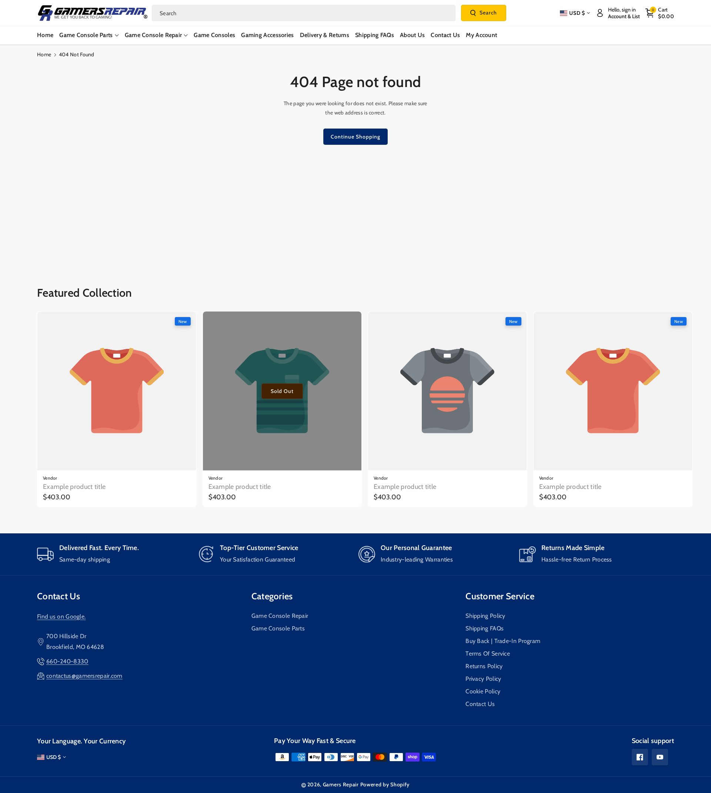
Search (488, 12)
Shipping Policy (485, 615)
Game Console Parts (278, 628)
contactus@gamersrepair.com (84, 675)
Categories (272, 596)
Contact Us (58, 596)
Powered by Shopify (385, 784)
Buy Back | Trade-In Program (502, 640)
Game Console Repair (279, 615)
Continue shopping (355, 136)
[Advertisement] (355, 208)
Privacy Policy (483, 678)
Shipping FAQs (484, 628)
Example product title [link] (74, 487)
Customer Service (499, 596)
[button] (659, 13)
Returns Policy (484, 666)
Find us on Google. (61, 616)
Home (44, 54)
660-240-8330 (67, 661)
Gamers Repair (341, 784)
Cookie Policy (482, 691)
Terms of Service (487, 653)
